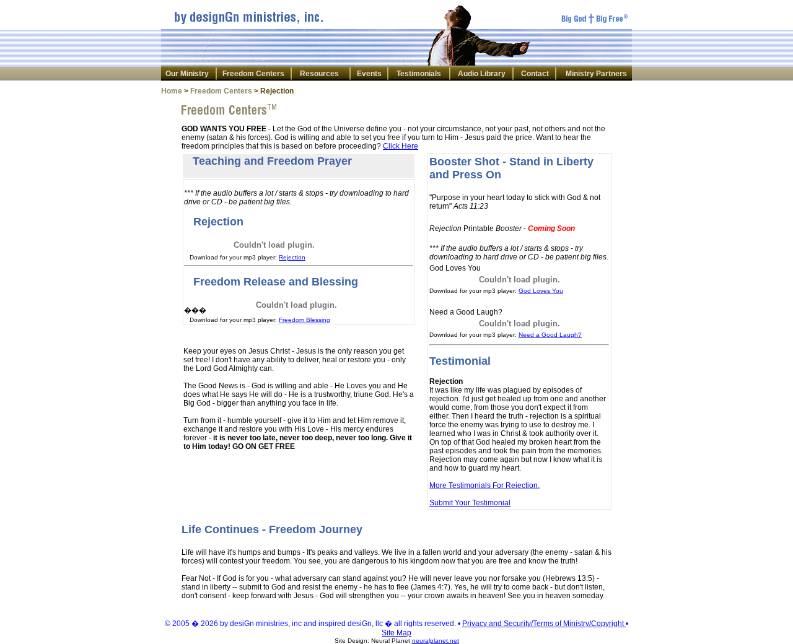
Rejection (292, 257)
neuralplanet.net (435, 640)
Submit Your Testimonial (469, 502)
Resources (319, 73)
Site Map (396, 633)
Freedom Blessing (304, 319)
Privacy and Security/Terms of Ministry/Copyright (544, 623)
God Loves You (541, 290)
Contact (535, 73)
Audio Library (482, 73)
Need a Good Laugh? (550, 334)
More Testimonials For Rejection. (484, 485)
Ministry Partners (596, 73)
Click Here (400, 146)
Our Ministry (187, 73)
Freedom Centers (253, 73)
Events (369, 73)
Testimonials (418, 73)
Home (171, 91)
